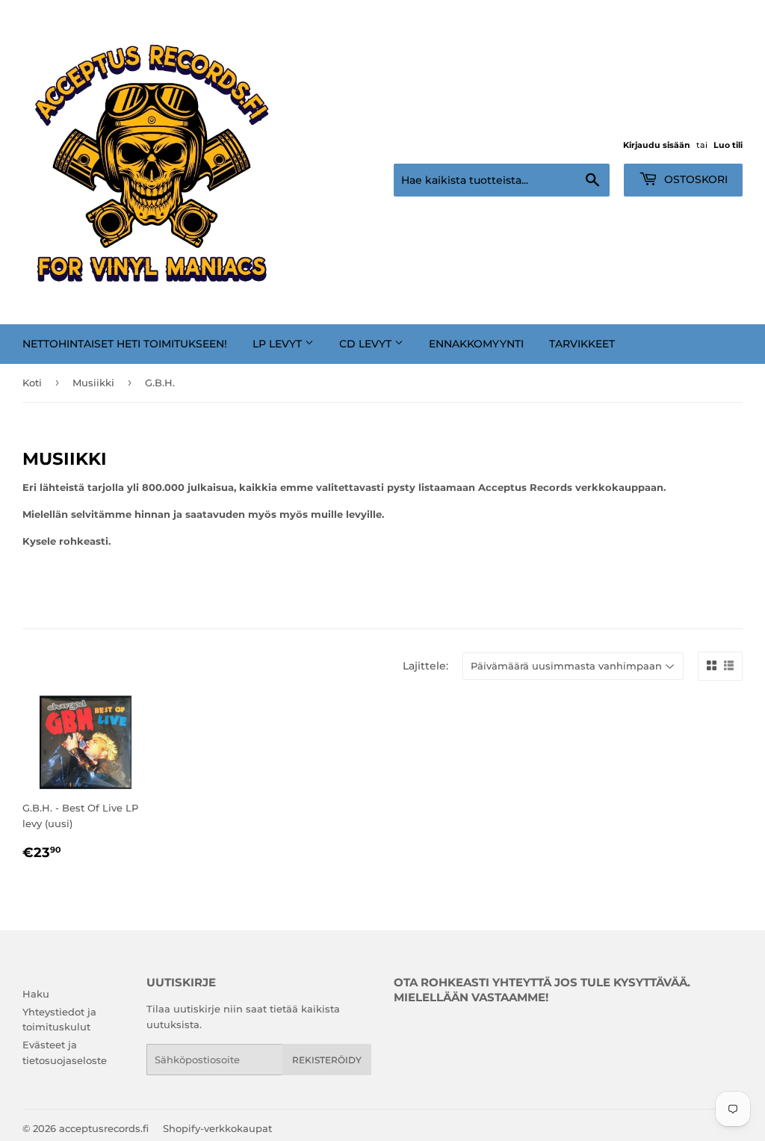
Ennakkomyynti (476, 343)
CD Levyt (366, 343)
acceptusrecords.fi (104, 1128)
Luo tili (728, 145)
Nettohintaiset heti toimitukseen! (124, 343)
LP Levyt (279, 343)
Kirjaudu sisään (656, 145)
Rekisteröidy (327, 1060)
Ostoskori (694, 179)
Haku (35, 994)
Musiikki (93, 383)
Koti (32, 383)
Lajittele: (425, 665)
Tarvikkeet (582, 343)
